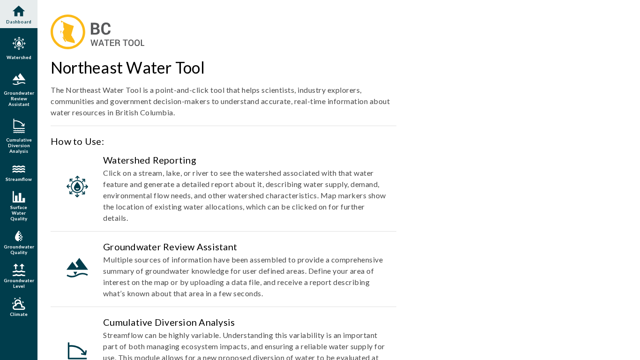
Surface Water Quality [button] (18, 212)
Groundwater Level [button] (19, 283)
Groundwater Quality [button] (19, 249)
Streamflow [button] (19, 171)
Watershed (19, 57)
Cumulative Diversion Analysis (19, 145)
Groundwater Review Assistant (19, 98)
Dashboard (18, 14)
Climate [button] (19, 314)
